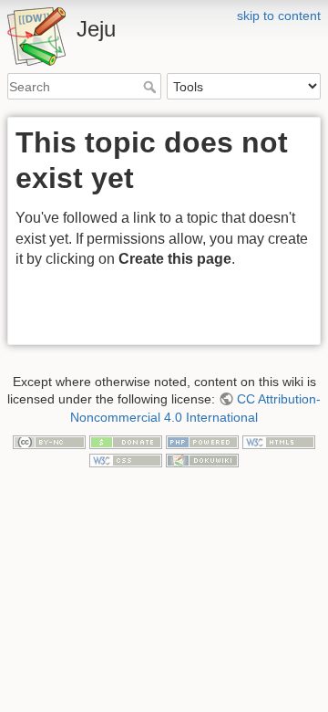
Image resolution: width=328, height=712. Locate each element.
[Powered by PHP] (202, 441)
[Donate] (125, 441)
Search (151, 86)
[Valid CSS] (125, 459)
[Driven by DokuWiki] (202, 459)
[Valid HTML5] (278, 441)
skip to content (279, 15)
